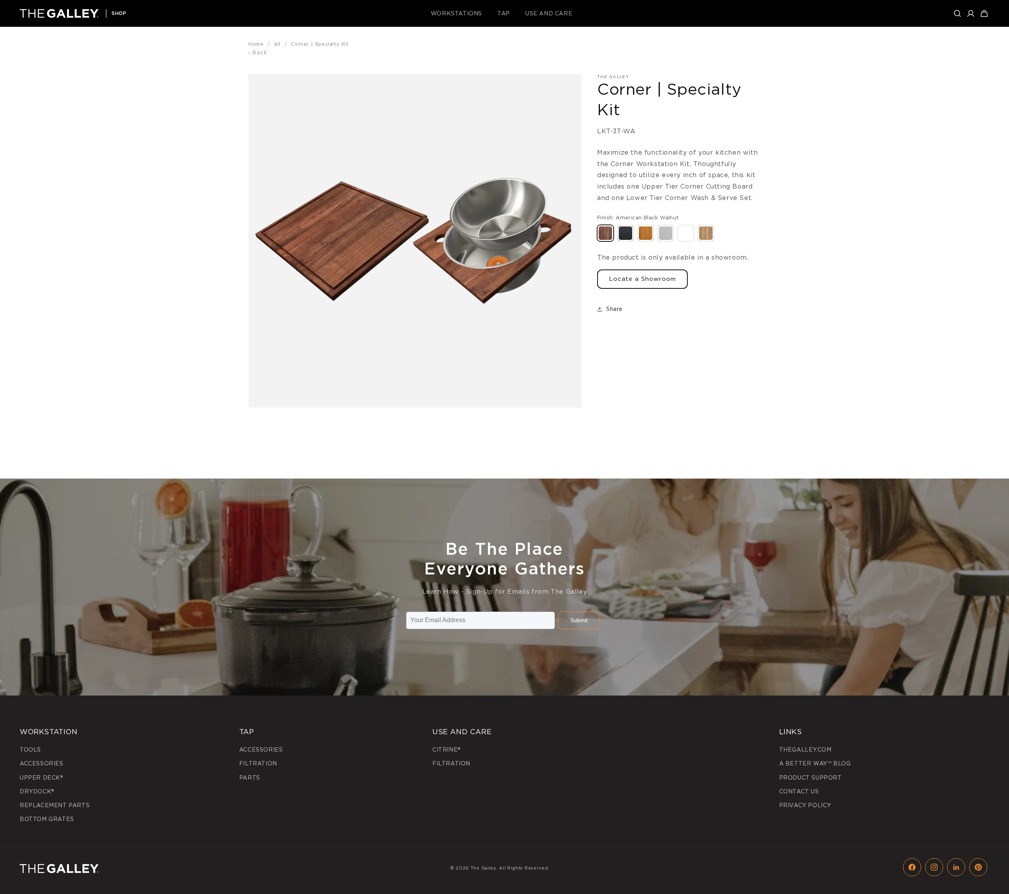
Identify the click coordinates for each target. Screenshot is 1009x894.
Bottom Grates (47, 819)
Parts (249, 777)
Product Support (810, 777)
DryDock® (37, 791)
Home (255, 44)
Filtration (258, 763)
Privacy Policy (805, 805)
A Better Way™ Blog (815, 763)
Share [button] (614, 309)
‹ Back (257, 52)
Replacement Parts (54, 805)
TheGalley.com (805, 749)
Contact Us (799, 791)
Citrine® (446, 749)
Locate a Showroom (642, 278)
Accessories (41, 763)
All (277, 44)
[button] (459, 13)
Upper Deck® (41, 777)
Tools (30, 749)
